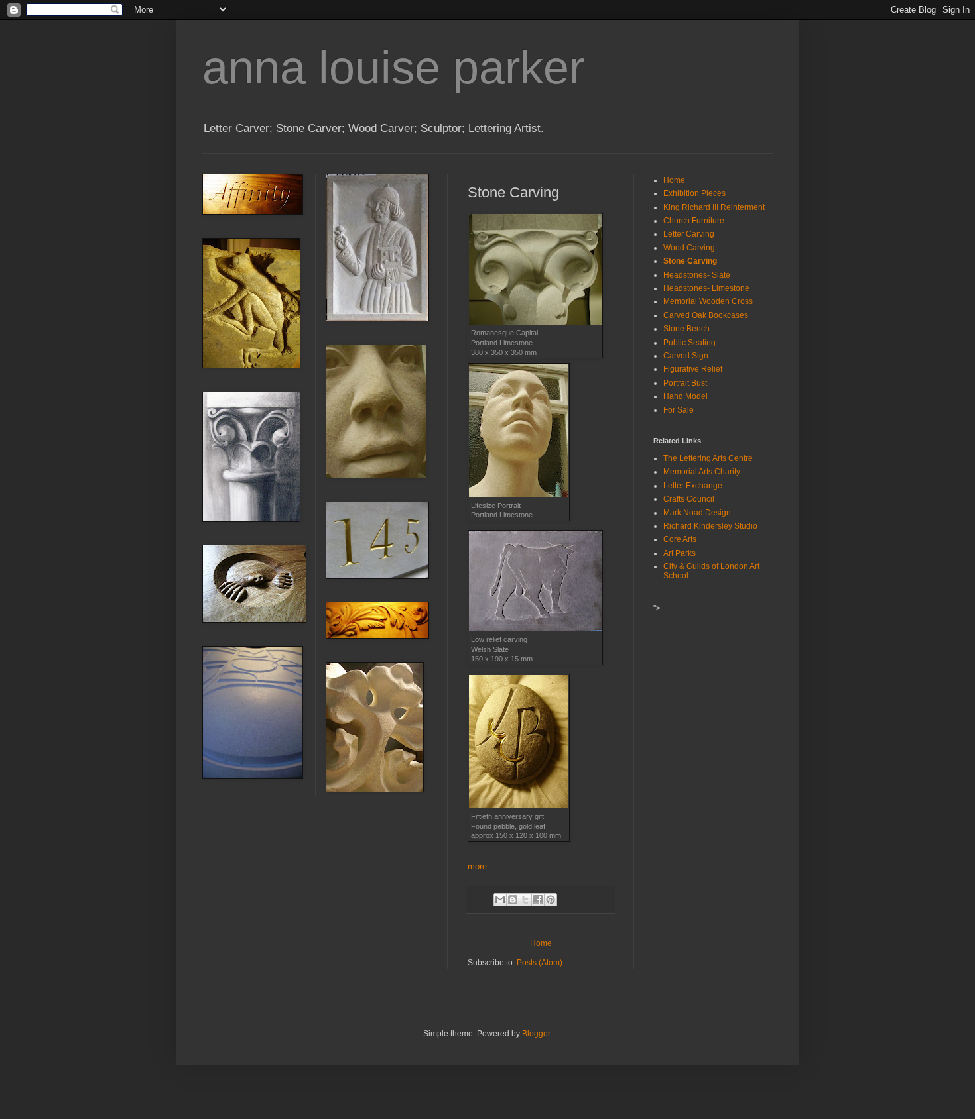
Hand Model (685, 396)
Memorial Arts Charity (701, 471)
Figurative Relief (692, 369)
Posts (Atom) (539, 962)
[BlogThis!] (512, 899)
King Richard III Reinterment (714, 207)
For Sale (678, 410)
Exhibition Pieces (694, 193)
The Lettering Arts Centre (708, 458)
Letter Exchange (692, 485)
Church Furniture (693, 220)
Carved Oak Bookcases (705, 315)
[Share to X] (525, 899)
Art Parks (679, 553)
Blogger (536, 1033)
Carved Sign (685, 355)
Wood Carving (689, 247)
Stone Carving (690, 261)
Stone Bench (686, 328)
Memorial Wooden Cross (708, 301)
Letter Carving (688, 234)
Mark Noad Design (697, 512)
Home (541, 943)
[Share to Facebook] (538, 899)
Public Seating (689, 342)
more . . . (485, 866)
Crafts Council (688, 499)
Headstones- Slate (696, 275)
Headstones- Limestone (706, 288)
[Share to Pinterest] (550, 899)
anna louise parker (393, 67)
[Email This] (500, 899)
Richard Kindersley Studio (710, 526)
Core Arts (679, 539)
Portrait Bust (685, 383)
